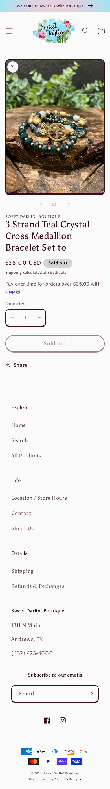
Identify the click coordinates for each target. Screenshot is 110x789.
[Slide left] (41, 205)
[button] (9, 31)
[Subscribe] (90, 693)
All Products (26, 456)
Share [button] (21, 365)
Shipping (13, 272)
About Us (22, 528)
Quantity (14, 303)
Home (18, 425)
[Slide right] (69, 205)
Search (19, 440)
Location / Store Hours (39, 498)
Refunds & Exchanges (37, 586)
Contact (21, 513)
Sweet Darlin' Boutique (61, 773)
